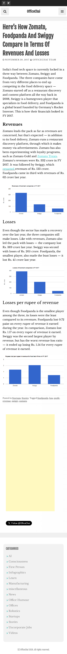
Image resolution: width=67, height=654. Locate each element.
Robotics (14, 610)
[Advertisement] (30, 462)
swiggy (15, 401)
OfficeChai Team (44, 59)
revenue (7, 401)
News (12, 594)
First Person (17, 567)
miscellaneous (18, 589)
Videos (13, 632)
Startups (16, 398)
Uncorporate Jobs (20, 627)
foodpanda (42, 398)
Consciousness (18, 561)
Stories (25, 398)
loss (51, 398)
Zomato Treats (47, 156)
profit (57, 398)
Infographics (17, 572)
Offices (13, 605)
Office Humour (19, 600)
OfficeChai (33, 11)
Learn (13, 578)
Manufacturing (19, 583)
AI (10, 556)
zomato (23, 401)
